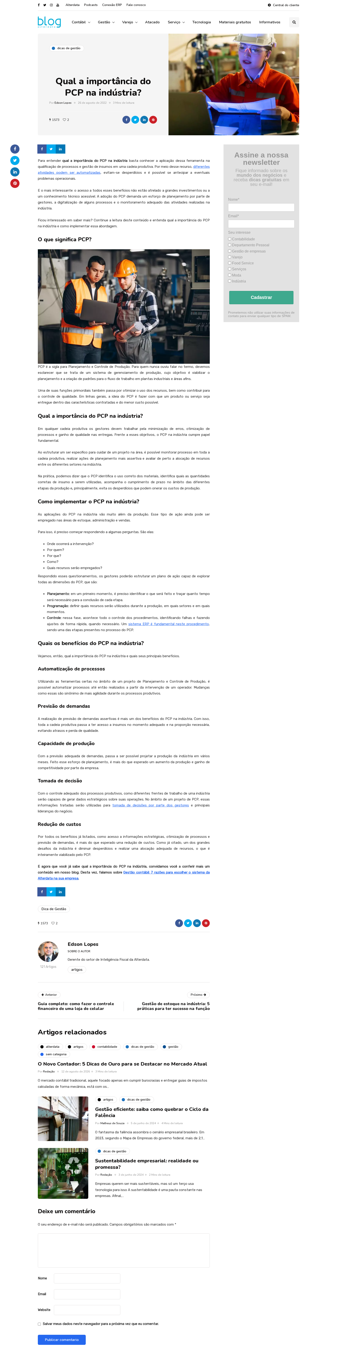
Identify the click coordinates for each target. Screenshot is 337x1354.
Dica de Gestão (53, 909)
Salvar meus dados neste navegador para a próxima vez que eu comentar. (101, 1324)
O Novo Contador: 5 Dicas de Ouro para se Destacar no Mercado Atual (122, 1064)
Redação (49, 1071)
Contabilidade (243, 239)
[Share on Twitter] (51, 149)
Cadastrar (261, 297)
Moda (236, 275)
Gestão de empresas (248, 251)
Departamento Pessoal (250, 245)
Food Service (242, 263)
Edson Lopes (63, 103)
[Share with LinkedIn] (144, 120)
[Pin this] (153, 120)
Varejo (127, 22)
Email (42, 1294)
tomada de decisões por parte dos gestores (150, 805)
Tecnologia (201, 22)
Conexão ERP (112, 5)
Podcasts (91, 5)
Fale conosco (136, 5)
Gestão (104, 22)
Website (44, 1310)
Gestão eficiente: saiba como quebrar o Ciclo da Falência (152, 1112)
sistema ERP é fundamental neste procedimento (168, 624)
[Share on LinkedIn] (60, 149)
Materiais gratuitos (235, 22)
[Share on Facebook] (42, 149)
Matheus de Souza (112, 1123)
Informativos (269, 22)
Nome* (233, 199)
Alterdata (73, 5)
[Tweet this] (135, 120)
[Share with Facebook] (126, 120)
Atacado (152, 22)
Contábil (79, 22)
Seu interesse (239, 232)
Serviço (174, 22)
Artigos (77, 970)
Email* (233, 216)
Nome (42, 1278)
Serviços (238, 269)
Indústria (238, 281)
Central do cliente (286, 5)
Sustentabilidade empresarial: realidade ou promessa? (147, 1164)
